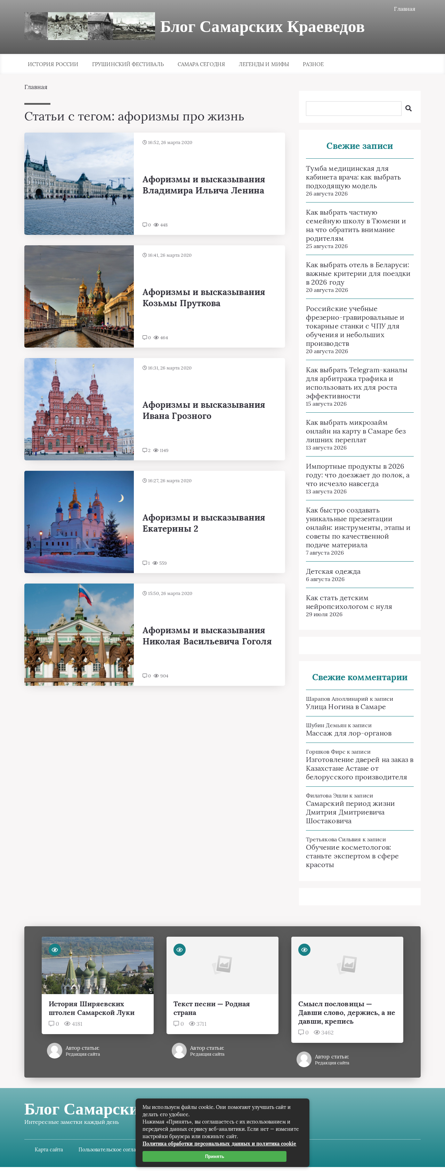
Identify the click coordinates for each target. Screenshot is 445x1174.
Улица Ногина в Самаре (346, 706)
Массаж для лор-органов (348, 733)
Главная (404, 8)
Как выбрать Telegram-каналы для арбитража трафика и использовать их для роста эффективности (356, 382)
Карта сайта (49, 1150)
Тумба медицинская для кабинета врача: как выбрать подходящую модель (353, 177)
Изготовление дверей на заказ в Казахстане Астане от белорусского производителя (359, 768)
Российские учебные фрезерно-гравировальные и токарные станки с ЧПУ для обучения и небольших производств (355, 326)
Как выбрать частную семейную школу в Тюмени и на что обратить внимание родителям (356, 225)
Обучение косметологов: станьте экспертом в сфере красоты (352, 856)
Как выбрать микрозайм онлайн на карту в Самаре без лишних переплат (356, 431)
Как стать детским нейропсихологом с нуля (349, 602)
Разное (313, 64)
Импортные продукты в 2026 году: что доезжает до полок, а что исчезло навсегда (358, 475)
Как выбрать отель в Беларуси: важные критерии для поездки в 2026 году (358, 273)
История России (53, 64)
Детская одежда (333, 571)
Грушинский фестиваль (128, 64)
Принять (214, 1156)
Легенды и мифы (264, 64)
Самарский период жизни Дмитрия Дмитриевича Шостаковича (350, 812)
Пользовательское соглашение (115, 1150)
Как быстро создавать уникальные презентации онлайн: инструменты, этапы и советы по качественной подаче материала (358, 527)
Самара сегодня (201, 64)
